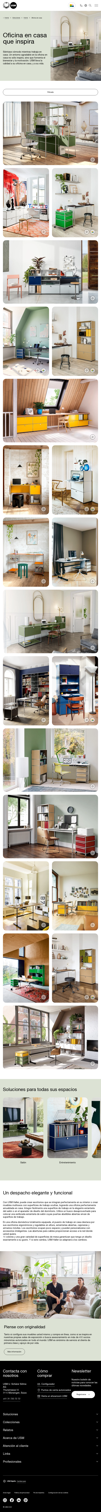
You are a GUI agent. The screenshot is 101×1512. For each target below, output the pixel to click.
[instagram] (5, 1500)
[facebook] (12, 1500)
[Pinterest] (26, 1500)
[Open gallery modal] (50, 133)
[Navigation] (96, 5)
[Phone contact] (81, 5)
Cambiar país (21, 1481)
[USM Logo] (10, 5)
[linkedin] (19, 1500)
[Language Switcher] (85, 5)
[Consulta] (92, 159)
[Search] (90, 5)
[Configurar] (92, 231)
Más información (14, 1352)
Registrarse (81, 1394)
